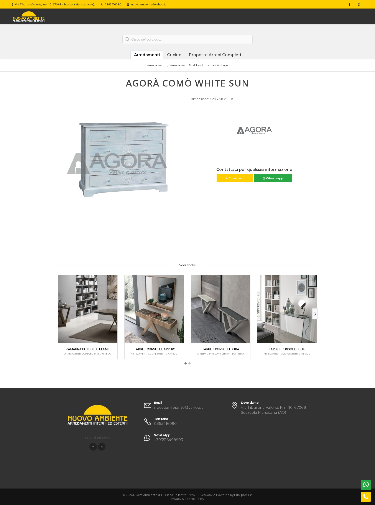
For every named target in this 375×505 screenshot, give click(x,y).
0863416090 (112, 4)
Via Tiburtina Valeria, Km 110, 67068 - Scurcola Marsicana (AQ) (54, 4)
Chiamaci (235, 178)
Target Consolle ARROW (154, 349)
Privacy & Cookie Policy (187, 498)
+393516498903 (168, 440)
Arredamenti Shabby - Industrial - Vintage (199, 65)
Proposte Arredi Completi (215, 54)
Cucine (174, 54)
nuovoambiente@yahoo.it (148, 4)
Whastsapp (274, 178)
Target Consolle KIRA (220, 349)
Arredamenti (147, 54)
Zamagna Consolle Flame (88, 349)
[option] (120, 160)
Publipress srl (243, 495)
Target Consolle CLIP (287, 349)
